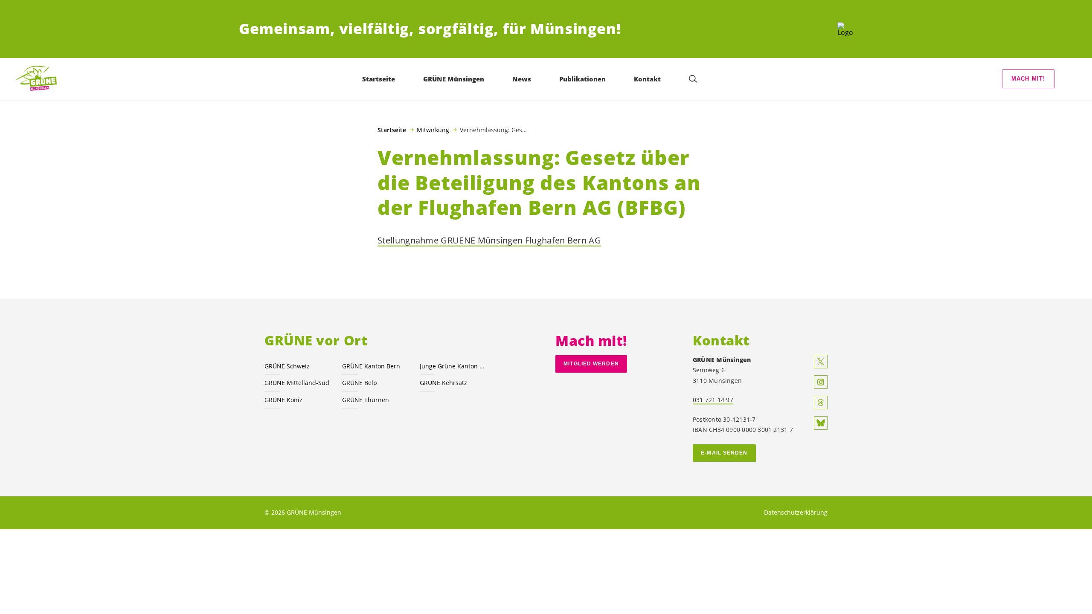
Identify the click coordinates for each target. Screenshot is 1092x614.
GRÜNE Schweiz (287, 366)
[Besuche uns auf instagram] (821, 382)
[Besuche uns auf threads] (821, 402)
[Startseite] (845, 29)
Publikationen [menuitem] (582, 79)
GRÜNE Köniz (283, 400)
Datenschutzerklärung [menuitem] (796, 512)
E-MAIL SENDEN (724, 453)
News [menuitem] (521, 79)
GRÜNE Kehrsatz (443, 383)
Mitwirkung (433, 129)
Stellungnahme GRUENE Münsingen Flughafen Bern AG (489, 240)
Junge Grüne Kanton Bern (453, 366)
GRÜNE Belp (359, 383)
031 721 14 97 (713, 400)
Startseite (392, 130)
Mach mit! (1028, 78)
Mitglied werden (591, 364)
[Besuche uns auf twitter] (821, 361)
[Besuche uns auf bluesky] (821, 423)
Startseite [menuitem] (378, 79)
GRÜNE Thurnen (365, 400)
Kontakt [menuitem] (647, 79)
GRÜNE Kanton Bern (371, 366)
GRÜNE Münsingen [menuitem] (453, 79)
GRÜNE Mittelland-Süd (296, 383)
